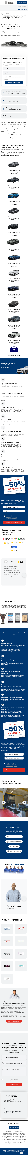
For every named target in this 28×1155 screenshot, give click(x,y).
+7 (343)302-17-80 (22, 9)
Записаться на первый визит (14, 770)
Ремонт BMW (5, 13)
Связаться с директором (14, 1021)
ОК (21, 1153)
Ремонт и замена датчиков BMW (13, 16)
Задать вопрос (14, 1084)
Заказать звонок (21, 2)
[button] (24, 575)
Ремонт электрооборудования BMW (14, 15)
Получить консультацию (14, 82)
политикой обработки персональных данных (14, 78)
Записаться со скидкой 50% (14, 522)
